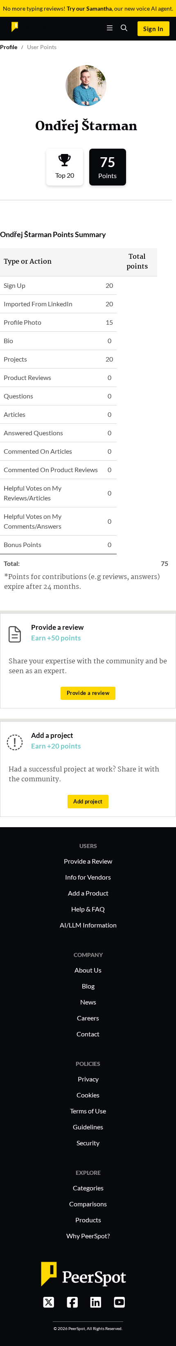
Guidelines (88, 1127)
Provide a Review (88, 861)
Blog (88, 986)
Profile (8, 46)
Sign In (153, 28)
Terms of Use (88, 1111)
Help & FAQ (88, 909)
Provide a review (88, 693)
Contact (88, 1034)
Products (88, 1220)
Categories (88, 1188)
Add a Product (88, 893)
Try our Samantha (89, 8)
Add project (87, 801)
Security (88, 1143)
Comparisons (88, 1204)
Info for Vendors (88, 877)
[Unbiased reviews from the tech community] (29, 29)
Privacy (88, 1079)
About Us (88, 970)
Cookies (88, 1095)
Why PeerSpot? (88, 1236)
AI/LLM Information (88, 925)
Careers (88, 1018)
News (88, 1002)
